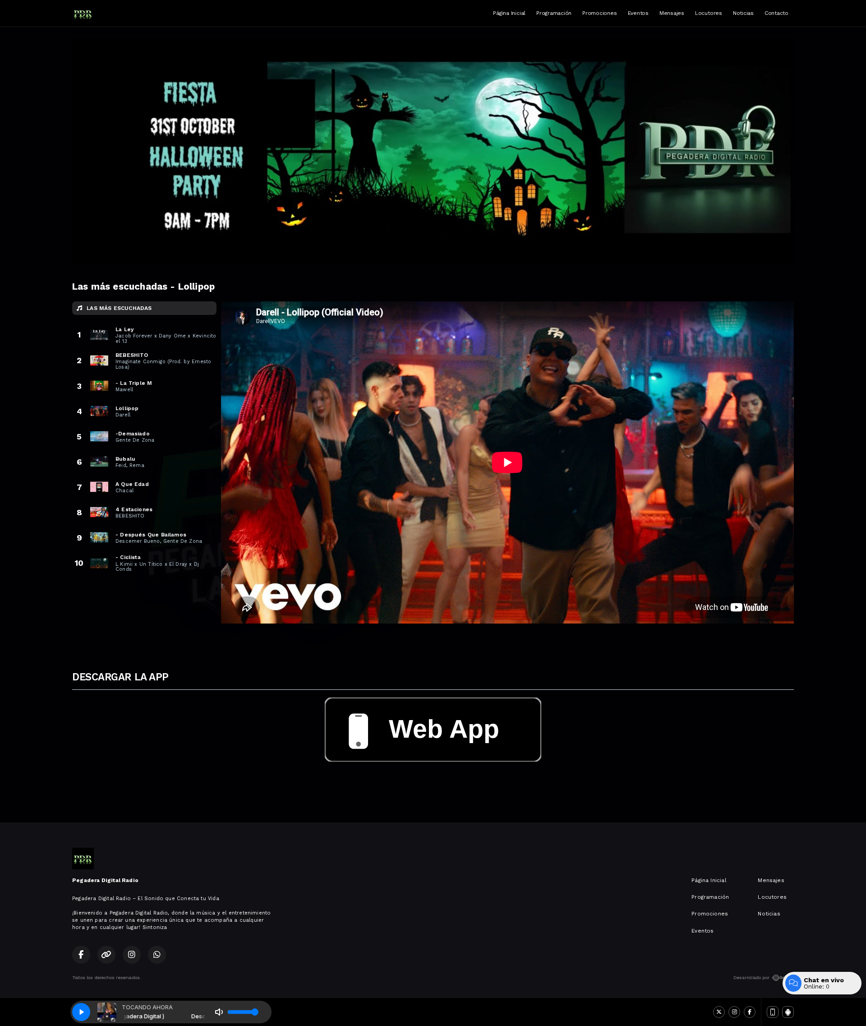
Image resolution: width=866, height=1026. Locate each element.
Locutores (708, 13)
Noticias (743, 13)
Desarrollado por (751, 977)
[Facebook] (749, 1012)
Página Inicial (509, 13)
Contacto (776, 13)
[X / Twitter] (719, 1012)
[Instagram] (734, 1012)
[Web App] (772, 1012)
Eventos (638, 13)
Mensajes (671, 13)
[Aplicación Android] (788, 1012)
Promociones (599, 13)
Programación (553, 13)
